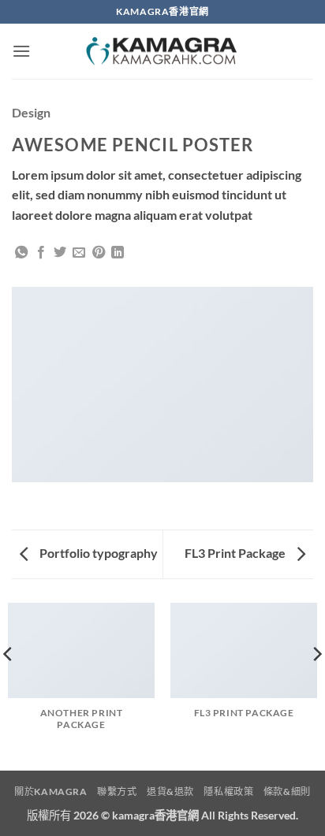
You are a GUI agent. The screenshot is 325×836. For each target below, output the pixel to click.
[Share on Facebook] (41, 253)
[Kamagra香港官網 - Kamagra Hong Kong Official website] (162, 52)
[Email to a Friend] (79, 253)
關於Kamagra (51, 791)
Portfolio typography (97, 552)
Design (31, 112)
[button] (21, 51)
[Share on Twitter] (60, 253)
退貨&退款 (170, 791)
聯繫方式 (116, 791)
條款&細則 (287, 791)
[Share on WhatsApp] (21, 253)
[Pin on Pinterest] (98, 253)
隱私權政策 (228, 791)
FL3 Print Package (236, 552)
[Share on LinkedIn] (117, 253)
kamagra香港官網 (155, 815)
